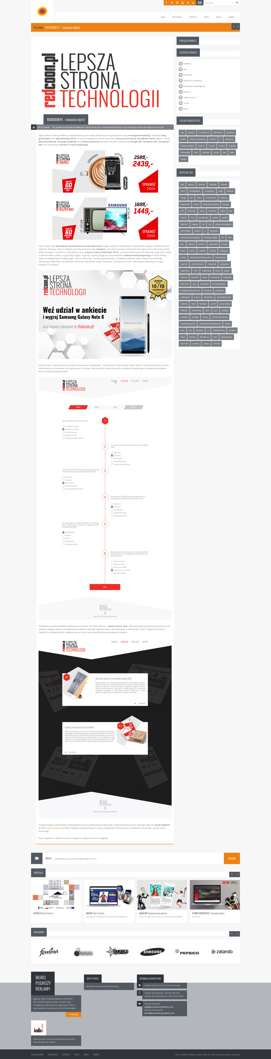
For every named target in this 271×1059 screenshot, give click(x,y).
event (202, 211)
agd (182, 132)
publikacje (219, 290)
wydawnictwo (226, 337)
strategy (195, 317)
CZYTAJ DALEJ (73, 1014)
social (213, 304)
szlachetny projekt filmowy (210, 324)
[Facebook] (166, 2)
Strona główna (37, 1054)
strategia (205, 152)
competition (209, 191)
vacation (232, 330)
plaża (204, 277)
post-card (185, 284)
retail (196, 152)
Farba (222, 211)
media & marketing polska (200, 257)
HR (203, 224)
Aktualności (177, 17)
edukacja (223, 198)
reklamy (184, 304)
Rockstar (203, 304)
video (183, 337)
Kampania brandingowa (190, 237)
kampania (229, 139)
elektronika (217, 132)
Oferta (206, 17)
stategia (225, 310)
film (230, 211)
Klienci (218, 17)
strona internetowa (219, 317)
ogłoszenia (224, 264)
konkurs (201, 146)
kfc (223, 237)
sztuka (227, 324)
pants (218, 270)
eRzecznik (192, 211)
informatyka (185, 231)
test (224, 152)
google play (203, 217)
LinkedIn (202, 251)
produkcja (204, 284)
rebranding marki (224, 297)
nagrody (232, 146)
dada (220, 191)
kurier (183, 251)
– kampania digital (66, 119)
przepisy (207, 290)
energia (226, 204)
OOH (196, 270)
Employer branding (211, 204)
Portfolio (193, 17)
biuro (183, 191)
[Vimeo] (171, 2)
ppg (194, 284)
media (183, 257)
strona (216, 152)
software (184, 310)
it (220, 139)
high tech (184, 224)
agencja (191, 184)
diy (191, 198)
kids (229, 237)
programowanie (219, 284)
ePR (182, 211)
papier (227, 270)
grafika (215, 217)
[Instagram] (177, 2)
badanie (191, 132)
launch (192, 251)
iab (210, 224)
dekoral (230, 191)
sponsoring (196, 310)
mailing (222, 146)
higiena (195, 224)
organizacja (206, 270)
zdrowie (216, 343)
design (183, 198)
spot (216, 310)
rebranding (185, 152)
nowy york (212, 264)
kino (182, 244)
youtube (196, 343)
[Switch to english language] (200, 2)
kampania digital (187, 146)
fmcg (193, 217)
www (232, 152)
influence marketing (198, 139)
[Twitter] (188, 2)
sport (207, 310)
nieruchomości (198, 264)
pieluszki (194, 277)
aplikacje (212, 184)
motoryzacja (220, 257)
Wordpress (204, 337)
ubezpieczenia (219, 330)
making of (224, 251)
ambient (201, 184)
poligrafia (227, 277)
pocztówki (215, 277)
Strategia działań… (209, 913)
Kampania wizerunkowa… (153, 913)
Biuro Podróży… (43, 913)
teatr (182, 330)
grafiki (183, 139)
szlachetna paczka (188, 324)
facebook (230, 132)
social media (225, 304)
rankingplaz (185, 297)
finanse (183, 217)
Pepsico (184, 277)
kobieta (191, 244)
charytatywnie (194, 191)
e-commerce (204, 132)
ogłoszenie (185, 270)
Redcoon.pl (52, 828)
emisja (196, 204)
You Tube (184, 343)
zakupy (183, 159)
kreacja (212, 146)
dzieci (199, 198)
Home (163, 17)
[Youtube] (182, 2)
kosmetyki (213, 244)
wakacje (192, 337)
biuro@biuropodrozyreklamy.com (159, 1013)
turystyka (199, 330)
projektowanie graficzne (190, 290)
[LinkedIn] (193, 2)
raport (196, 297)
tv (208, 330)
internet (213, 139)
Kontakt (231, 17)
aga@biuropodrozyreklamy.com (158, 1007)
